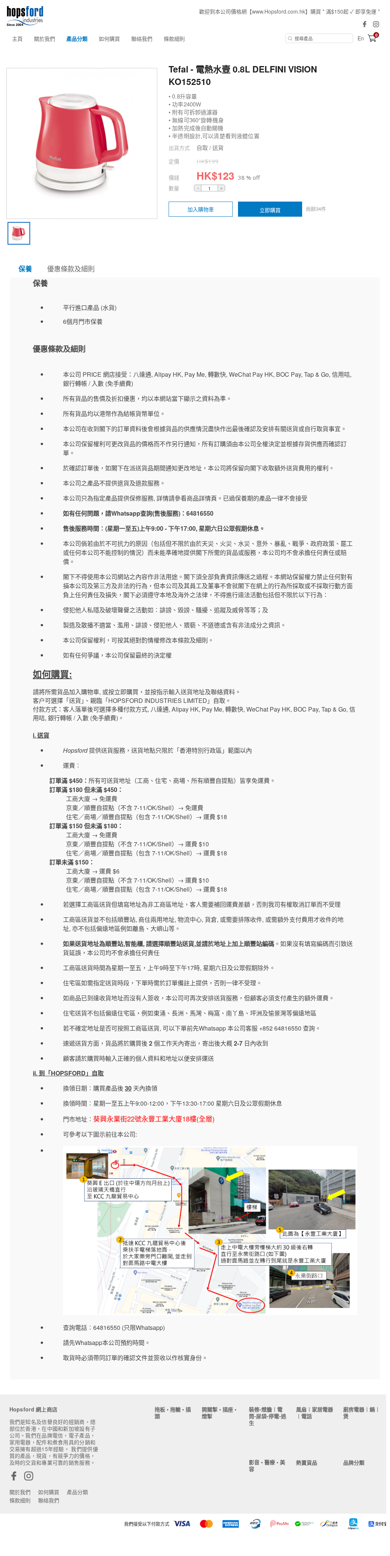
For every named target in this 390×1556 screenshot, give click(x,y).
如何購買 (109, 38)
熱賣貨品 (306, 1462)
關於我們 (44, 38)
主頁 (17, 38)
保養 (25, 269)
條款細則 (174, 38)
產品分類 (77, 38)
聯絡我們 (141, 38)
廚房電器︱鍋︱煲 (361, 1412)
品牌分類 (353, 1462)
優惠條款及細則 (71, 268)
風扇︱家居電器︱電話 (314, 1412)
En (361, 38)
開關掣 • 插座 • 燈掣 (219, 1412)
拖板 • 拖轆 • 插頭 (173, 1412)
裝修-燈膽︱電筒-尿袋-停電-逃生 (267, 1416)
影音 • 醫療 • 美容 (267, 1465)
